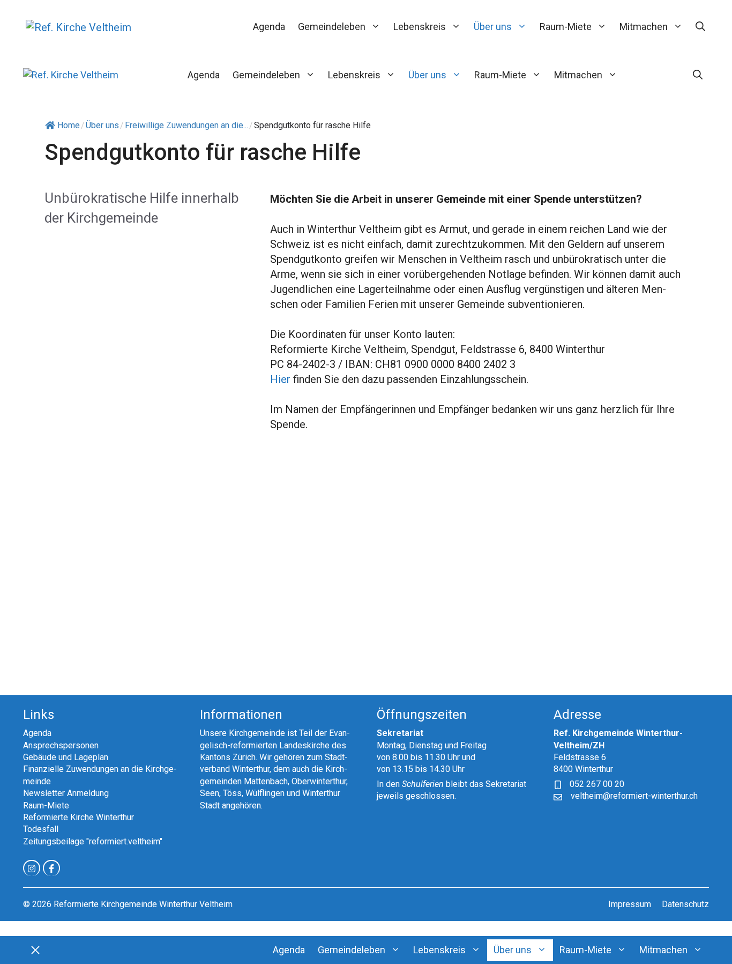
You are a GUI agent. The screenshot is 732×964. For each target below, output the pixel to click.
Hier (280, 379)
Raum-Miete (566, 26)
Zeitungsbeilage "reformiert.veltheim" (92, 841)
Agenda (269, 26)
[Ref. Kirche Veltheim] (70, 75)
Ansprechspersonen (61, 745)
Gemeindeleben (331, 26)
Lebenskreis (419, 26)
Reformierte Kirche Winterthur (78, 817)
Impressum (629, 904)
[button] (700, 27)
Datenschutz (685, 904)
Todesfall (40, 829)
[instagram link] (31, 868)
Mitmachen (643, 26)
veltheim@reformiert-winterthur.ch (634, 796)
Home (68, 125)
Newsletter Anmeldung (66, 793)
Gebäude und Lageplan (65, 757)
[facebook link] (51, 868)
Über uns (493, 26)
